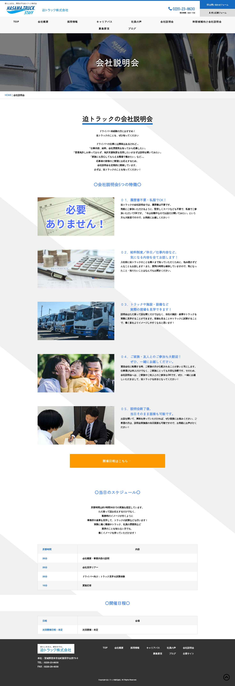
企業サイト (188, 653)
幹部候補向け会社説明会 (207, 21)
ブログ (132, 28)
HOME (8, 95)
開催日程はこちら (115, 461)
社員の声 (136, 21)
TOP (16, 21)
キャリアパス (104, 21)
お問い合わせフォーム (218, 4)
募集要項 (104, 28)
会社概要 (43, 21)
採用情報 (72, 21)
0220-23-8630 (184, 9)
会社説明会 (167, 21)
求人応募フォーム (219, 12)
